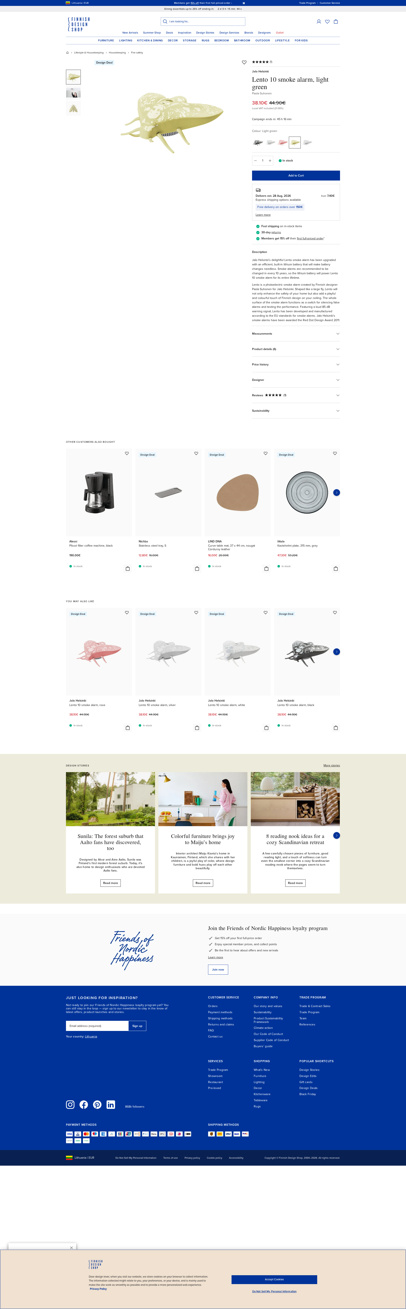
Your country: (75, 1036)
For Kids (301, 40)
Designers (264, 32)
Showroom (215, 1076)
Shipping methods (220, 1018)
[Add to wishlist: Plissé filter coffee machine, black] (126, 453)
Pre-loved (214, 1088)
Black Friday (307, 1094)
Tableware (261, 1100)
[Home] (67, 52)
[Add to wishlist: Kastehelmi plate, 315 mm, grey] (334, 453)
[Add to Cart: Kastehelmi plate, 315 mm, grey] (336, 568)
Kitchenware (262, 1094)
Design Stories (205, 32)
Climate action (263, 1028)
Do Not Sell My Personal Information (135, 1157)
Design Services (229, 32)
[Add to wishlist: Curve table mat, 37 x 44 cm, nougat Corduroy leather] (265, 453)
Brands (248, 32)
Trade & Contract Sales (315, 1006)
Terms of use (170, 1157)
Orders (213, 1006)
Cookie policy (214, 1157)
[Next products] (336, 492)
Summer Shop (152, 32)
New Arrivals (130, 32)
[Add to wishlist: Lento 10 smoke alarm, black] (334, 612)
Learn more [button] (263, 215)
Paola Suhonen (262, 93)
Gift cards (306, 1082)
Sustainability (263, 1012)
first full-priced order (310, 238)
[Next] (336, 835)
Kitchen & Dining (150, 40)
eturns (277, 232)
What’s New (262, 1070)
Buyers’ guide (263, 1046)
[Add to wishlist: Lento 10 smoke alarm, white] (265, 612)
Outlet (280, 32)
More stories (332, 765)
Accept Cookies (274, 1279)
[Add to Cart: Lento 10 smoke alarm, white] (266, 728)
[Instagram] (70, 1104)
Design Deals (308, 1088)
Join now (218, 969)
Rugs (206, 40)
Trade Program (309, 1012)
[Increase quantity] (270, 161)
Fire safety (137, 52)
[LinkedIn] (111, 1104)
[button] (319, 21)
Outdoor (262, 40)
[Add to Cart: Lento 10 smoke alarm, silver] (197, 728)
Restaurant (215, 1082)
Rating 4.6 (211, 2)
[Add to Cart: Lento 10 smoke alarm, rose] (127, 728)
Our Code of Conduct (268, 1034)
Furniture (106, 40)
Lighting (125, 40)
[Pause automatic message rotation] (243, 3)
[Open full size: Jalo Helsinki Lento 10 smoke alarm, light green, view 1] (172, 119)
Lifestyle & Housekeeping (89, 52)
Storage (190, 40)
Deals (169, 32)
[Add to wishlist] (244, 62)
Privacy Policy (98, 1289)
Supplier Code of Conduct (271, 1040)
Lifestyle (282, 40)
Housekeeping (117, 52)
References (307, 1024)
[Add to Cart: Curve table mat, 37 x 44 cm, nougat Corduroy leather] (266, 568)
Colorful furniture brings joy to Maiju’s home (203, 839)
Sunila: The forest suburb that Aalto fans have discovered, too (110, 841)
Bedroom (221, 40)
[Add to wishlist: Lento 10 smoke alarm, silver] (196, 612)
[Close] (71, 1247)
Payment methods (220, 1012)
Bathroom (242, 40)
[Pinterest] (97, 1104)
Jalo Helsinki (260, 71)
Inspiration (184, 32)
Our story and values (268, 1006)
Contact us (215, 1036)
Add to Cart (296, 175)
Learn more (215, 957)
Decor (173, 40)
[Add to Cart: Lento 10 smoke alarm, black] (336, 728)
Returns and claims (221, 1024)
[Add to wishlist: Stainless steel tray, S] (196, 453)
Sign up (137, 1026)
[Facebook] (84, 1104)
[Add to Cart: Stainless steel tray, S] (197, 568)
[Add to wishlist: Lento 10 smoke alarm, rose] (126, 612)
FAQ (211, 1030)
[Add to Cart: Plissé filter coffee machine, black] (127, 568)
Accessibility (236, 1157)
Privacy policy (192, 1157)
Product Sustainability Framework (268, 1020)
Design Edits (308, 1076)
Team (302, 1018)
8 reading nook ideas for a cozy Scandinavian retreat (295, 839)
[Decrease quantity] (255, 161)
